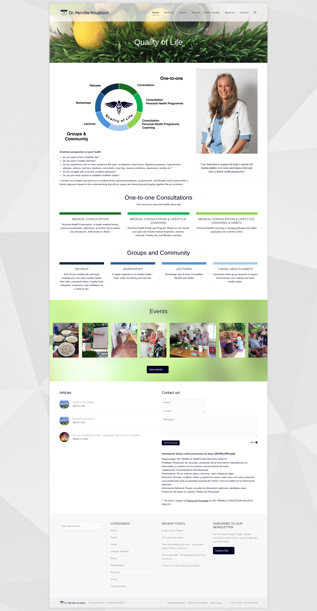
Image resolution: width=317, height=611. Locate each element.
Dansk (114, 537)
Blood (114, 530)
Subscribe (221, 550)
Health (114, 544)
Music (114, 558)
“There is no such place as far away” (181, 565)
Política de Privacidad (197, 500)
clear (252, 442)
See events (156, 369)
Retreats (115, 572)
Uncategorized (118, 586)
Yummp (254, 603)
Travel (114, 579)
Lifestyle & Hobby (120, 551)
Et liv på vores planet (83, 418)
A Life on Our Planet (83, 402)
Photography (117, 565)
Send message (170, 442)
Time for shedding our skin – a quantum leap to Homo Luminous (106, 435)
